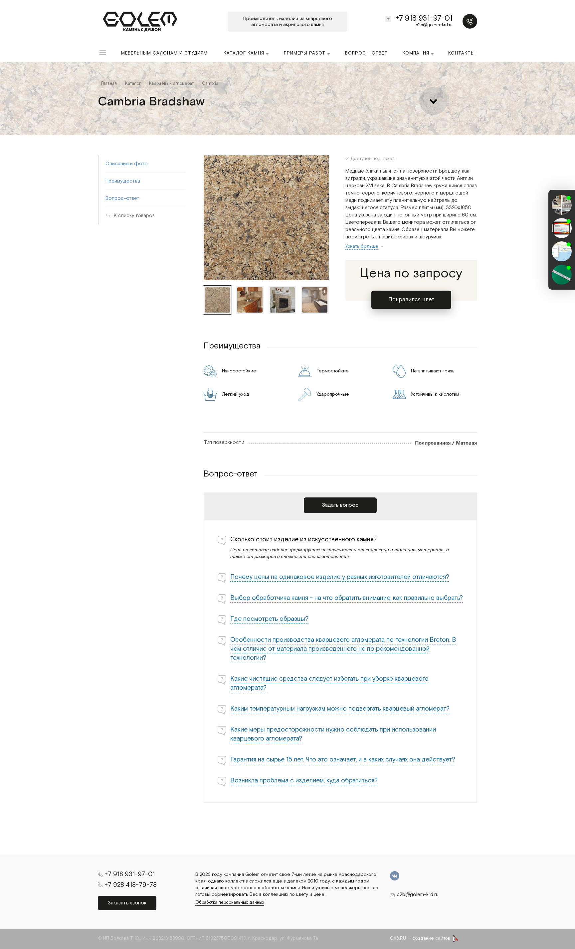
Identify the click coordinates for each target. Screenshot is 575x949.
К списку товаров (134, 215)
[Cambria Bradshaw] (266, 217)
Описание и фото (126, 164)
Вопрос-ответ (122, 198)
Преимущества (122, 181)
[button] (562, 283)
